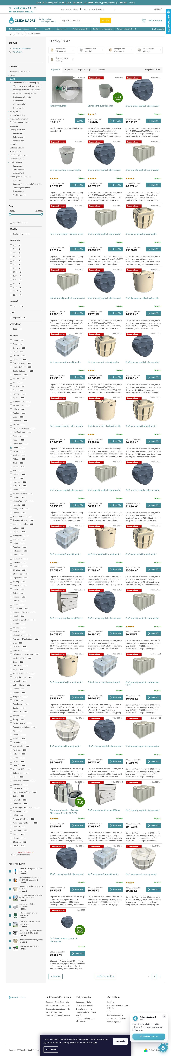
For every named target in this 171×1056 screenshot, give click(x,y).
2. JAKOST (17, 180)
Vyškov (18, 528)
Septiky (13, 79)
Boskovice (20, 784)
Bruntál (18, 631)
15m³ (17, 276)
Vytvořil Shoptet (155, 1050)
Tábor (18, 451)
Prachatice (20, 788)
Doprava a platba (113, 1022)
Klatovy (19, 581)
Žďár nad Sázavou (23, 520)
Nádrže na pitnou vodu (19, 155)
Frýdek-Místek (21, 401)
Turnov (18, 688)
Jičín (17, 643)
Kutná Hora (20, 535)
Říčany (18, 719)
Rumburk (19, 800)
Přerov (18, 424)
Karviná (18, 394)
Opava (18, 398)
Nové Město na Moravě (25, 823)
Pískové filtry (15, 151)
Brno (17, 344)
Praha (18, 340)
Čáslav (18, 834)
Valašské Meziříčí (22, 493)
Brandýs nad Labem (23, 620)
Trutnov (19, 474)
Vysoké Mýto (21, 746)
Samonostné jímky (83, 1002)
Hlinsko (18, 838)
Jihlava (18, 409)
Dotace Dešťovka (17, 148)
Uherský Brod (21, 635)
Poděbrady (20, 704)
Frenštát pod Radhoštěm (25, 807)
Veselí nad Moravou (23, 780)
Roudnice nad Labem (24, 727)
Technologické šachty (21, 187)
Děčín (18, 417)
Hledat (105, 20)
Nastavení (51, 1049)
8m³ (16, 264)
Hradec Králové (22, 367)
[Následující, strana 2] (154, 976)
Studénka (19, 842)
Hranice (19, 597)
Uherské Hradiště (22, 501)
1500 (16, 329)
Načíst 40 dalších (105, 976)
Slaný (18, 669)
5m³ (16, 256)
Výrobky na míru (19, 195)
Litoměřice (20, 558)
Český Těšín (20, 508)
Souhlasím (120, 1041)
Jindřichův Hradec (23, 524)
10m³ (17, 287)
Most (18, 390)
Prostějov (19, 436)
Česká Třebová (22, 658)
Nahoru (56, 976)
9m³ (16, 283)
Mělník (18, 543)
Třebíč (18, 440)
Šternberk (20, 711)
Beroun (18, 600)
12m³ (17, 279)
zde (95, 1042)
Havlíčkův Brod (21, 516)
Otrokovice (20, 608)
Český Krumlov (22, 723)
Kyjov (18, 777)
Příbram (19, 459)
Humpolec (20, 811)
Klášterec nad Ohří (23, 673)
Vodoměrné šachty (17, 115)
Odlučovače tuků (17, 158)
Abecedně (101, 69)
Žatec (18, 593)
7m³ (16, 268)
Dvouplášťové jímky (84, 1009)
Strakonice (20, 574)
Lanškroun (20, 830)
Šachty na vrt (15, 111)
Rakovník (19, 646)
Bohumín (19, 585)
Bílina (18, 662)
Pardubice (20, 375)
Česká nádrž (20, 234)
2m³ (16, 245)
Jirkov (18, 589)
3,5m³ (17, 291)
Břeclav (19, 512)
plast (18, 306)
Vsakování (14, 126)
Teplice (19, 413)
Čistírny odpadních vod (19, 122)
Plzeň (18, 352)
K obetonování (19, 104)
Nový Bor (19, 750)
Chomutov (20, 420)
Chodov (19, 692)
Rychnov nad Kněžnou (24, 792)
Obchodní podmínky (69, 9)
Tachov (18, 735)
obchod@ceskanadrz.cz (22, 48)
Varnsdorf (19, 665)
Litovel (18, 845)
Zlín (17, 382)
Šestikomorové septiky (22, 97)
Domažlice (20, 803)
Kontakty (110, 1002)
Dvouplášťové (18, 108)
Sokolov (19, 562)
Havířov (19, 378)
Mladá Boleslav (22, 432)
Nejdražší (69, 69)
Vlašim (18, 758)
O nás (109, 1011)
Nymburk (19, 681)
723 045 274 (17, 52)
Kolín (17, 470)
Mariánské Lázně (22, 677)
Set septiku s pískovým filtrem (25, 93)
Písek (18, 478)
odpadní (19, 317)
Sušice (18, 796)
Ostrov (18, 623)
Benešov (19, 547)
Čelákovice (20, 773)
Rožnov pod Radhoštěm (25, 639)
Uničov (18, 761)
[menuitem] (19, 29)
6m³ (16, 260)
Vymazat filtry (24, 852)
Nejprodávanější (84, 69)
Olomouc (19, 359)
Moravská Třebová (23, 819)
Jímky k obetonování (84, 1005)
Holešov (19, 754)
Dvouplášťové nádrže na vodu (58, 1009)
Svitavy (18, 627)
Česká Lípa (20, 443)
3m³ (16, 249)
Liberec (19, 355)
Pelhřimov (20, 551)
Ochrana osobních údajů (93, 9)
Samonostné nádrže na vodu (57, 1002)
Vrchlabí (19, 738)
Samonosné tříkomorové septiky (26, 82)
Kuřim (18, 815)
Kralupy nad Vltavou (23, 612)
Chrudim (19, 570)
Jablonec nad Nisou (23, 428)
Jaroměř (19, 742)
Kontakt (13, 144)
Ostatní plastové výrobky (20, 177)
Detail (80, 121)
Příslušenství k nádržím (19, 119)
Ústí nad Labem (22, 363)
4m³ (16, 253)
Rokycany (19, 696)
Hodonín (19, 505)
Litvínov (19, 497)
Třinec (18, 447)
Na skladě (19, 222)
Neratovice (20, 650)
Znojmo (19, 455)
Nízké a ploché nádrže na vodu (58, 1016)
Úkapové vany (18, 191)
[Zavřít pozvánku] (164, 1016)
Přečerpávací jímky (17, 129)
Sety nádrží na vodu (54, 1012)
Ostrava (19, 348)
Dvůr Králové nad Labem (25, 654)
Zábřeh (18, 708)
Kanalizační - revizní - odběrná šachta (27, 184)
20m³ (17, 272)
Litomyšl (19, 826)
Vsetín (18, 489)
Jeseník (19, 765)
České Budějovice (23, 371)
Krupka (18, 715)
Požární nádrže (16, 162)
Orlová (18, 466)
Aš (16, 731)
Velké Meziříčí (21, 769)
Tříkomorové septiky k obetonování (27, 86)
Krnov (18, 555)
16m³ (17, 295)
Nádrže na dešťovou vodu (20, 71)
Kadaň (18, 616)
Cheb (18, 463)
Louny (18, 604)
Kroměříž (19, 482)
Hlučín (18, 700)
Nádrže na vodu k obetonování (58, 1005)
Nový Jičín (19, 566)
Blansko (19, 532)
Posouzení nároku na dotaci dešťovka (118, 1006)
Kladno (18, 386)
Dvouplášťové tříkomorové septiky (27, 90)
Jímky (12, 75)
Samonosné (18, 100)
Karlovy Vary (21, 405)
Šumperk (19, 485)
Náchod (19, 539)
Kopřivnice (20, 578)
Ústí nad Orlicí (21, 685)
